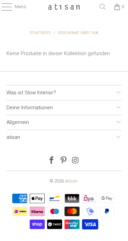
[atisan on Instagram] (75, 161)
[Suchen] (102, 7)
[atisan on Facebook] (52, 161)
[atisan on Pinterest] (64, 161)
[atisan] (64, 7)
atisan (71, 180)
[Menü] (3, 7)
